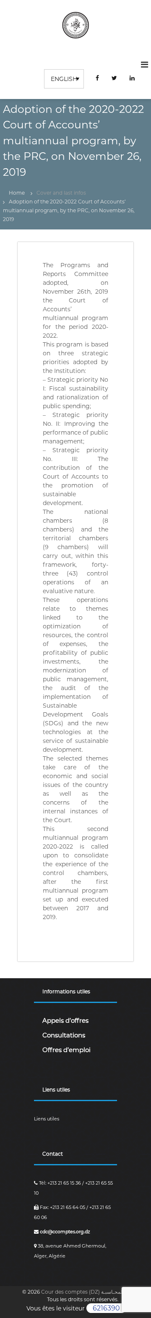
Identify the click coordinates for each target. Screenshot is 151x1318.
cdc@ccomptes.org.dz (64, 1232)
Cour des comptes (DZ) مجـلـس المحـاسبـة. (92, 1292)
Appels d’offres (65, 1020)
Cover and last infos (61, 193)
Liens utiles (46, 1119)
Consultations (63, 1035)
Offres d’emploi (66, 1050)
